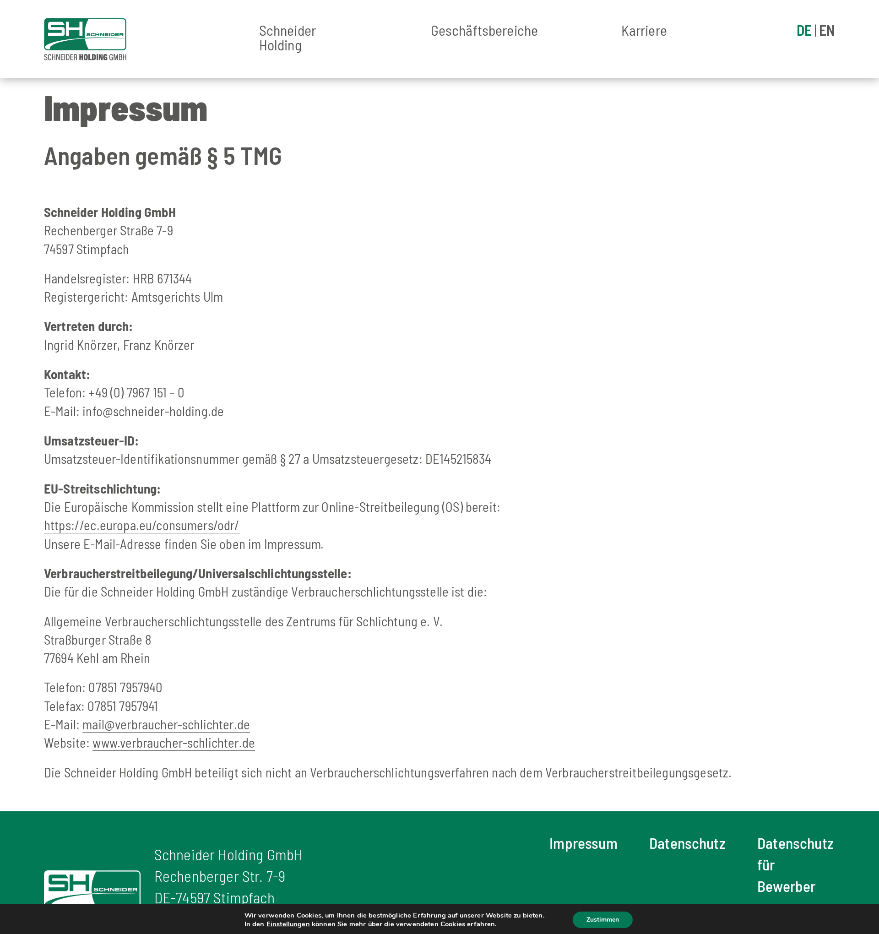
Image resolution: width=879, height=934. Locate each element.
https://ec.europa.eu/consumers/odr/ (142, 525)
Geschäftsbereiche (484, 30)
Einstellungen (288, 924)
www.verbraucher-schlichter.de (173, 742)
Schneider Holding (287, 38)
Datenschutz (687, 842)
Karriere (644, 30)
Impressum (583, 842)
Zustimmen (602, 919)
